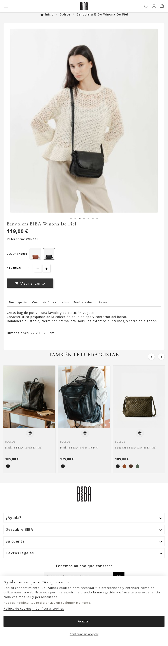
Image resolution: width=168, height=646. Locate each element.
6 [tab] (93, 218)
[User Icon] (154, 6)
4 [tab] (84, 218)
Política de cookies (18, 608)
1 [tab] (71, 218)
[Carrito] (162, 6)
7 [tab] (97, 218)
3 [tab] (79, 218)
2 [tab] (75, 218)
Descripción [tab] (18, 302)
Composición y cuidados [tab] (50, 302)
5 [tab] (88, 218)
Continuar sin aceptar (84, 634)
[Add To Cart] (30, 433)
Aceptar (84, 621)
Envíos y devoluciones (91, 302)
